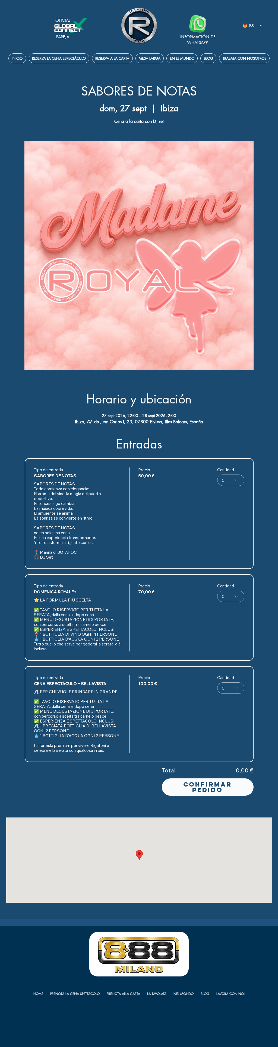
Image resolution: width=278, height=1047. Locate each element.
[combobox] (230, 480)
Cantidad (225, 469)
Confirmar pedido (207, 787)
